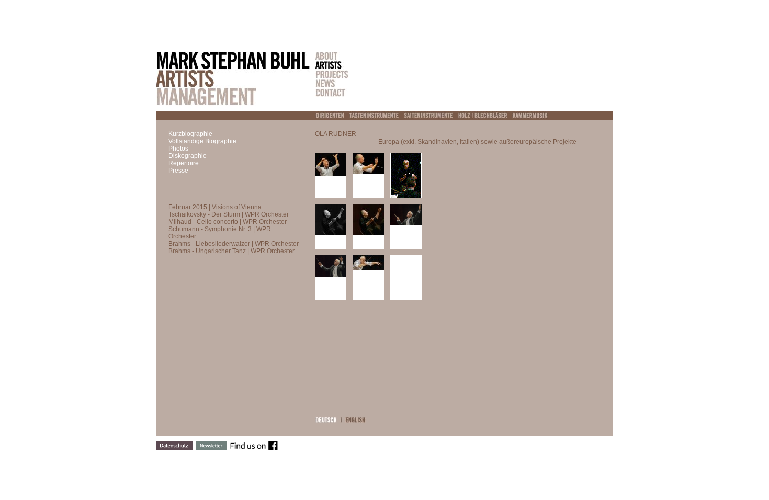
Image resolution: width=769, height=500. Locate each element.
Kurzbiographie (190, 134)
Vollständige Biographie (202, 141)
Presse (178, 170)
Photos (178, 148)
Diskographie (187, 156)
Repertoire (183, 163)
